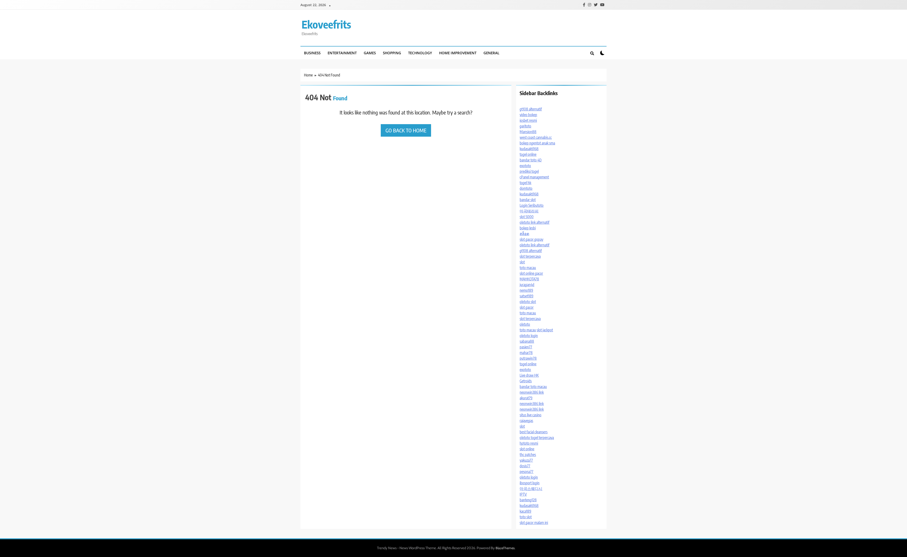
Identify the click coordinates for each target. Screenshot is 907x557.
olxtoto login (529, 335)
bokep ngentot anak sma (537, 143)
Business (312, 53)
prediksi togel (529, 171)
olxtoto (525, 324)
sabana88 (527, 341)
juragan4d (527, 284)
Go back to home (405, 130)
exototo (525, 165)
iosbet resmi (528, 120)
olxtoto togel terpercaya (537, 437)
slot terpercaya (530, 256)
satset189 (526, 296)
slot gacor (527, 307)
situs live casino (530, 415)
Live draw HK (529, 375)
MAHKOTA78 (529, 279)
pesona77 (526, 471)
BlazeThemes (505, 548)
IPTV (523, 494)
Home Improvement (457, 53)
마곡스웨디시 (531, 488)
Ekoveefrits (326, 24)
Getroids (526, 381)
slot (522, 262)
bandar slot (528, 199)
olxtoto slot (528, 301)
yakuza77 (526, 460)
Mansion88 (528, 131)
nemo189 (526, 290)
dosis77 (525, 466)
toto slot (526, 517)
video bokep (528, 114)
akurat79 (526, 398)
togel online (528, 154)
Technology (420, 53)
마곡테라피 (529, 211)
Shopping (392, 53)
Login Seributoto (531, 205)
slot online (527, 449)
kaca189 (525, 511)
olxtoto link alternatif (534, 222)
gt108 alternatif (531, 109)
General (491, 53)
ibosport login (529, 483)
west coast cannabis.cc (536, 137)
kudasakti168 (529, 148)
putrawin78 (528, 358)
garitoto (525, 126)
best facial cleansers (534, 432)
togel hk (525, 182)
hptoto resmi (529, 443)
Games (370, 53)
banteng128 (528, 500)
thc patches (528, 454)
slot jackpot (545, 330)
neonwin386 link (532, 392)
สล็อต (524, 233)
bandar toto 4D (531, 160)
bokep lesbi (528, 228)
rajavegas (526, 420)
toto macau (528, 267)
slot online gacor (531, 273)
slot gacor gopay (531, 239)
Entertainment (342, 53)
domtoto (526, 188)
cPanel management (534, 177)
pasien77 (526, 347)
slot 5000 (527, 216)
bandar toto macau (533, 386)
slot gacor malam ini (534, 522)
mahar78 (526, 352)
